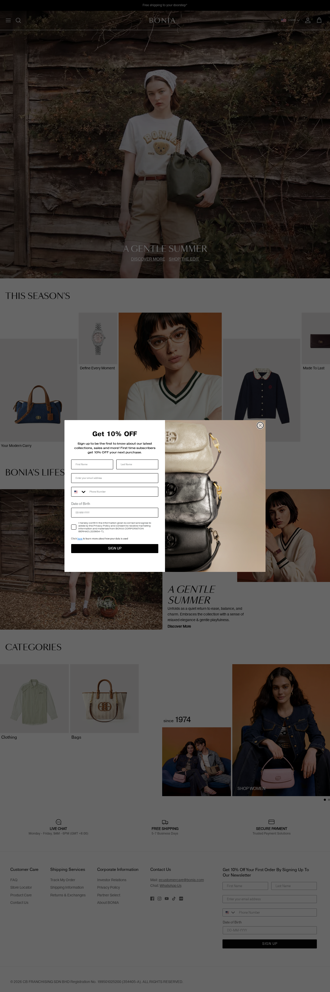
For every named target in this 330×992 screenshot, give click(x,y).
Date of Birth (80, 504)
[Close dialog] (260, 425)
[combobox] (79, 491)
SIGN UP (114, 548)
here (79, 538)
